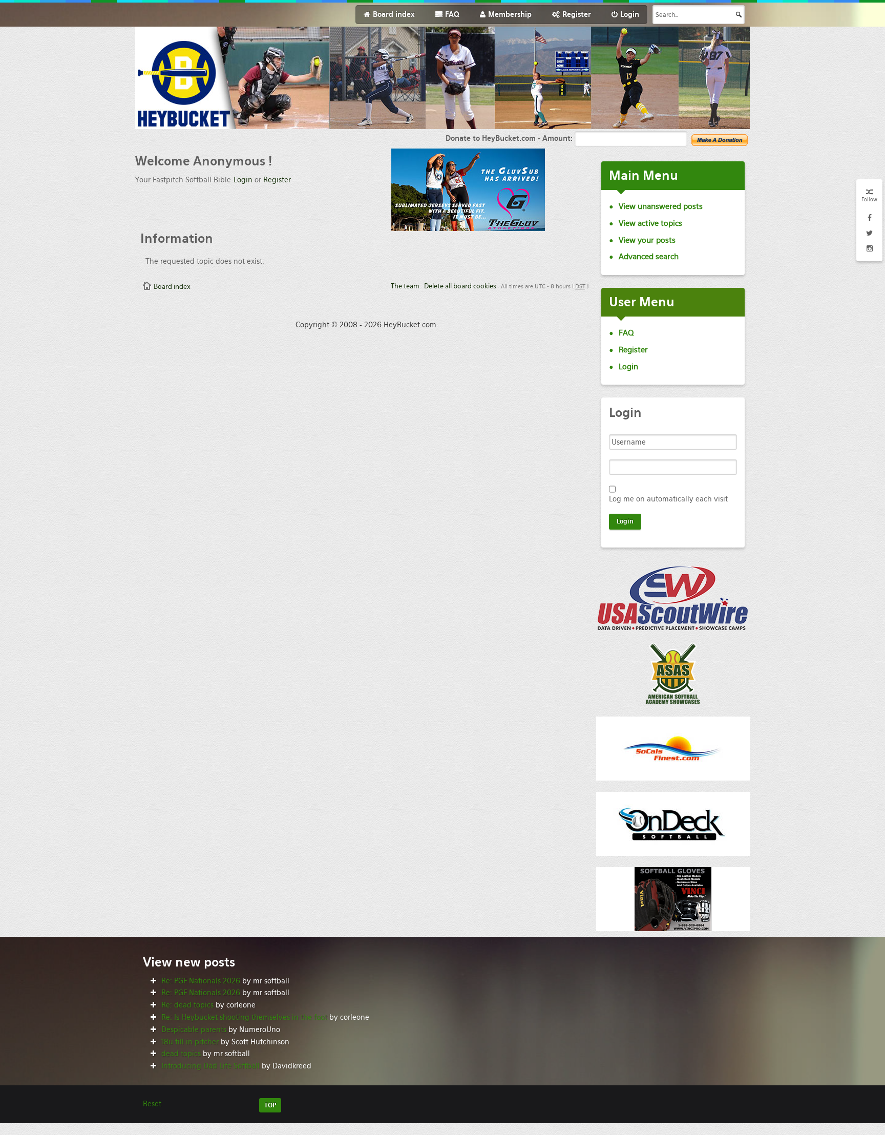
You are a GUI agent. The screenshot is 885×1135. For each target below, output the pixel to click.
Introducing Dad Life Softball (210, 1066)
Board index (172, 286)
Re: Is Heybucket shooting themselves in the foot (244, 1017)
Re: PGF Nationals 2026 (200, 981)
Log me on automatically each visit (668, 499)
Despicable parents (193, 1029)
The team (405, 286)
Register (277, 180)
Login (243, 180)
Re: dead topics (187, 1005)
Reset (152, 1104)
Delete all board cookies (460, 286)
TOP (270, 1105)
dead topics (181, 1053)
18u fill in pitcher (190, 1042)
